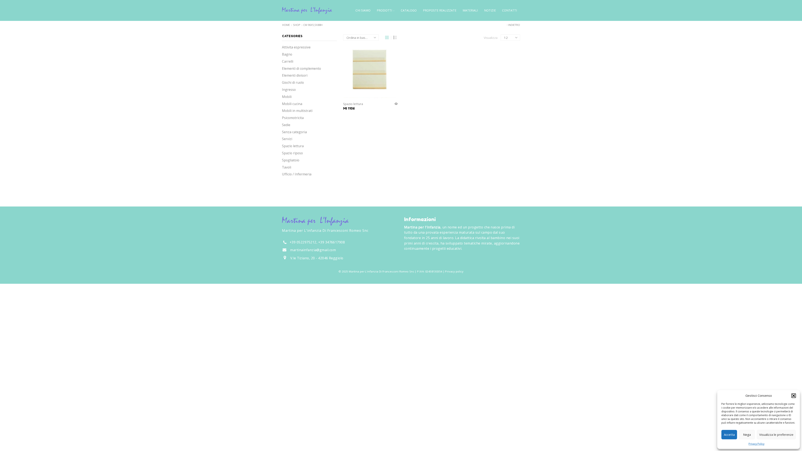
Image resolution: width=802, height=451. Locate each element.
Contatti (509, 10)
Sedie (286, 125)
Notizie (490, 10)
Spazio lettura (353, 104)
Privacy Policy (756, 444)
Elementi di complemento (301, 68)
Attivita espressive (296, 47)
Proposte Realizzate (439, 10)
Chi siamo (363, 10)
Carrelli (287, 61)
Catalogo (409, 10)
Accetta (729, 434)
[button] (794, 396)
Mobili (287, 96)
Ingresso (289, 89)
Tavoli (286, 167)
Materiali (470, 10)
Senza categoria (294, 132)
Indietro (514, 25)
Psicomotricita (293, 117)
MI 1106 (349, 108)
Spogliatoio (290, 160)
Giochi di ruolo (293, 82)
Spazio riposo (292, 153)
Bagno (287, 54)
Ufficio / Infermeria (296, 174)
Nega (747, 434)
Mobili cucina (292, 103)
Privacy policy (454, 271)
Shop (296, 25)
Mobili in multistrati (297, 110)
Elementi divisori (294, 75)
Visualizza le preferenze (776, 434)
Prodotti (384, 10)
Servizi (287, 139)
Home (286, 25)
